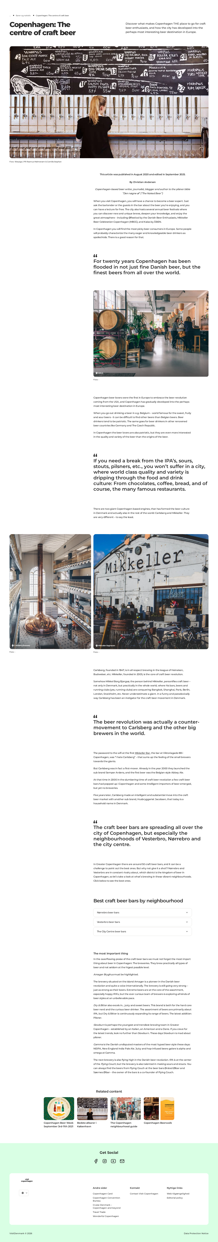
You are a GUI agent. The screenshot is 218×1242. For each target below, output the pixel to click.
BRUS (100, 373)
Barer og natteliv (23, 15)
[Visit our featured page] (113, 1161)
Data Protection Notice (196, 1233)
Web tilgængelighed (178, 1193)
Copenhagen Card (103, 1193)
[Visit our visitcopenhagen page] (95, 1161)
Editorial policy (175, 1197)
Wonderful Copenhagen (106, 1216)
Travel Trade (99, 1212)
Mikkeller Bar (142, 753)
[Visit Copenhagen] (27, 1180)
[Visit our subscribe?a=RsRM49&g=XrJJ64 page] (122, 1161)
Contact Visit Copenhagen (144, 1193)
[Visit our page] (104, 1161)
